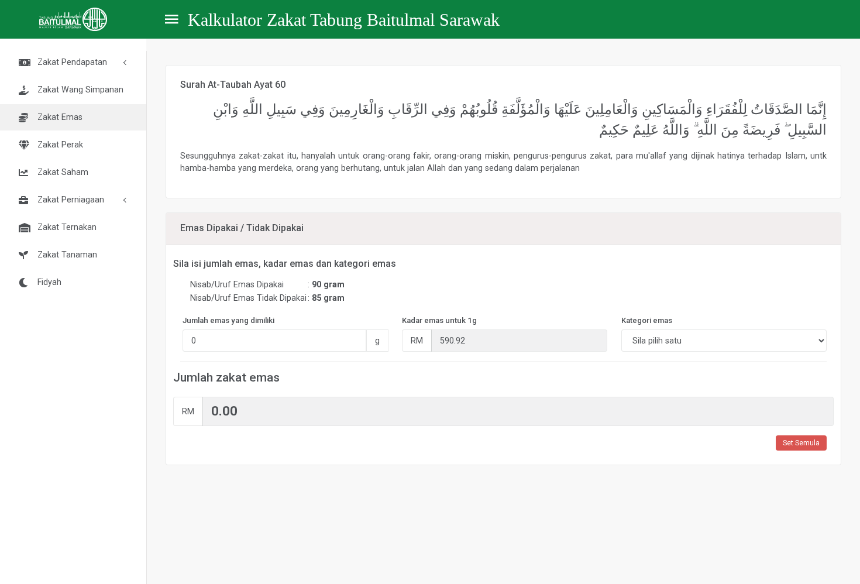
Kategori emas (646, 320)
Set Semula (801, 443)
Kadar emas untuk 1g (439, 320)
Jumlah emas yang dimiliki (228, 320)
